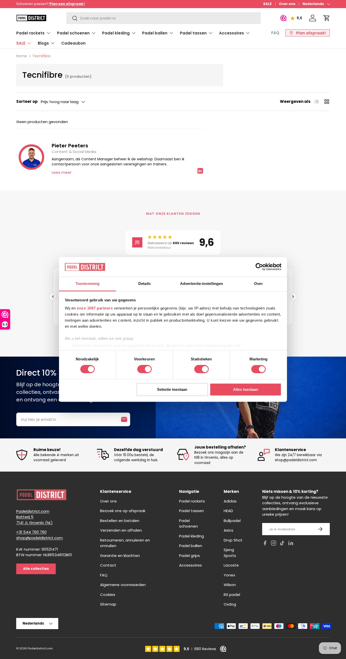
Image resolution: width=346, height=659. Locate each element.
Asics (228, 530)
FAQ (275, 32)
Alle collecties (36, 568)
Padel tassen (193, 33)
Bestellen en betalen (119, 520)
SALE (267, 4)
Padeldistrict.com (40, 648)
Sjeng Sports (230, 552)
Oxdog (230, 604)
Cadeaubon (73, 43)
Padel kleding (116, 33)
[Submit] (124, 419)
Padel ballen (154, 33)
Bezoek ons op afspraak (122, 510)
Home (21, 56)
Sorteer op (27, 101)
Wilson (230, 584)
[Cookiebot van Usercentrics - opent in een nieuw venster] (259, 267)
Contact (108, 565)
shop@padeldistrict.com (39, 537)
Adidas (230, 501)
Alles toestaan (245, 389)
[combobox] (163, 18)
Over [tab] (258, 283)
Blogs (43, 43)
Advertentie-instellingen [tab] (201, 283)
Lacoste (231, 565)
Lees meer (61, 172)
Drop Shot (233, 540)
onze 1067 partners (95, 308)
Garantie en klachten (120, 555)
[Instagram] (273, 544)
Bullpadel (232, 520)
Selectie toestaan (172, 389)
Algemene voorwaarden (123, 584)
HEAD (228, 510)
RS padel (232, 594)
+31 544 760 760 (31, 532)
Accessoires (231, 33)
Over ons (287, 4)
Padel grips (189, 555)
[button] (326, 18)
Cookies (107, 594)
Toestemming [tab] (87, 283)
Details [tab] (144, 283)
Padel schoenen (73, 33)
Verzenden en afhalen (121, 530)
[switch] (144, 369)
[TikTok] (282, 544)
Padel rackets (30, 33)
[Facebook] (265, 544)
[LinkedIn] (291, 544)
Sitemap (108, 604)
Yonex (229, 575)
